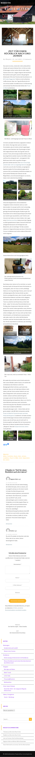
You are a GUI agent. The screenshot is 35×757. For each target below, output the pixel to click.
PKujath (8, 59)
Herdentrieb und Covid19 (11, 648)
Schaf (20, 458)
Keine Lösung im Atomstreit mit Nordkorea (16, 658)
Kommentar (17, 564)
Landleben (6, 458)
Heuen (15, 456)
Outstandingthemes (27, 754)
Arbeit (4, 456)
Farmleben (10, 456)
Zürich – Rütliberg (9, 697)
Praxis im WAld (14, 458)
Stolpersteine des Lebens (21, 426)
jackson (24, 456)
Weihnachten (7, 682)
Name (17, 577)
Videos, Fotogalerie (8, 694)
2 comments (27, 59)
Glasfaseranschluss (12, 220)
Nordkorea (6, 655)
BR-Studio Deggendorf (9, 79)
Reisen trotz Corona (9, 651)
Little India (7, 676)
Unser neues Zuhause (9, 686)
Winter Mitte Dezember (19, 741)
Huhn (19, 456)
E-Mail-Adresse (17, 585)
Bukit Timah (7, 672)
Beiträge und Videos (9, 669)
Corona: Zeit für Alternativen (15, 738)
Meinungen (6, 645)
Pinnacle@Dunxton (9, 679)
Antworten (9, 524)
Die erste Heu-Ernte (15, 732)
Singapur (5, 666)
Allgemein (6, 454)
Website (17, 592)
